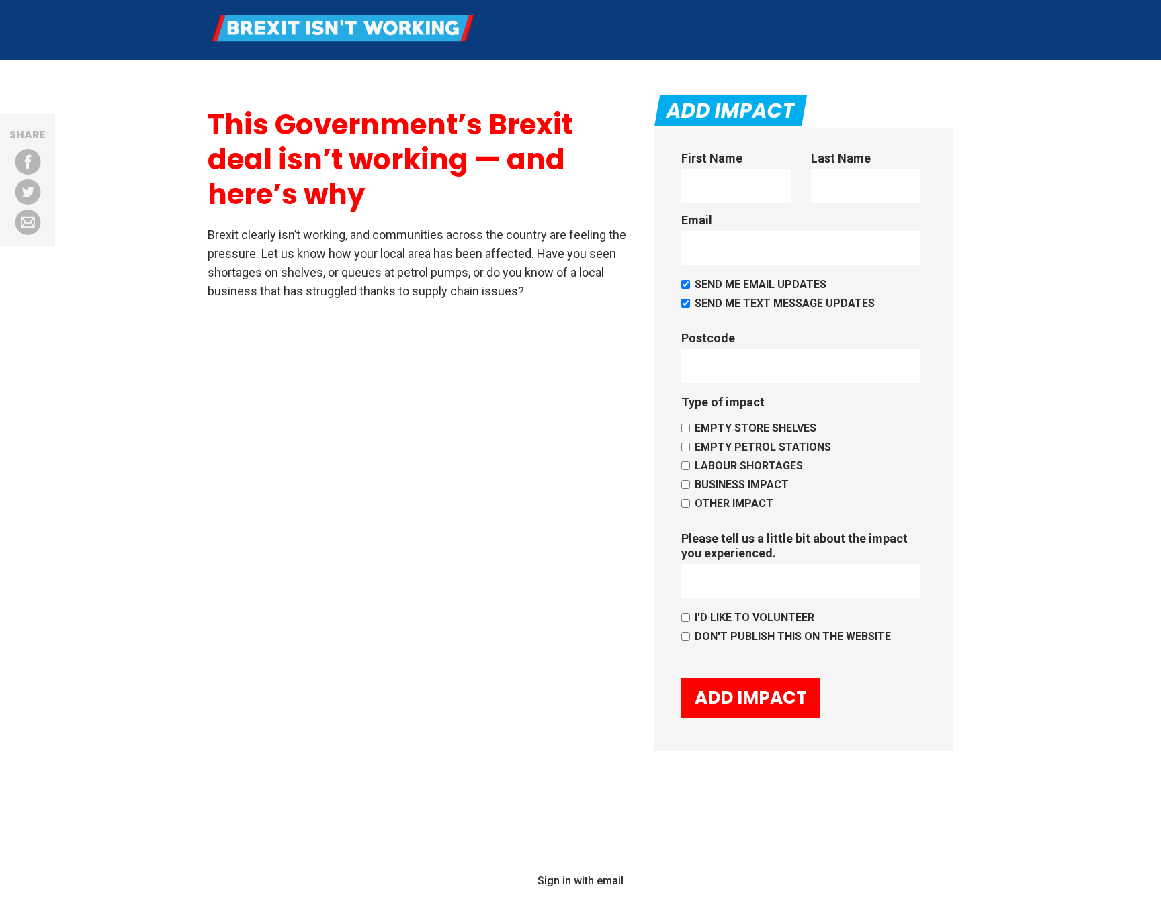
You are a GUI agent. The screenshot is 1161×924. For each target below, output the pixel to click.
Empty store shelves (755, 428)
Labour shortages (749, 465)
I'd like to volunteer (754, 617)
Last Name (841, 158)
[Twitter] (27, 192)
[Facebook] (27, 162)
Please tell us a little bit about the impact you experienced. (794, 545)
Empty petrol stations (763, 447)
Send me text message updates (785, 303)
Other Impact (734, 503)
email (610, 880)
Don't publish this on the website (793, 636)
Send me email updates (760, 284)
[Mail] (27, 222)
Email (696, 220)
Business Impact (742, 484)
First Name (711, 158)
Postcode (708, 338)
